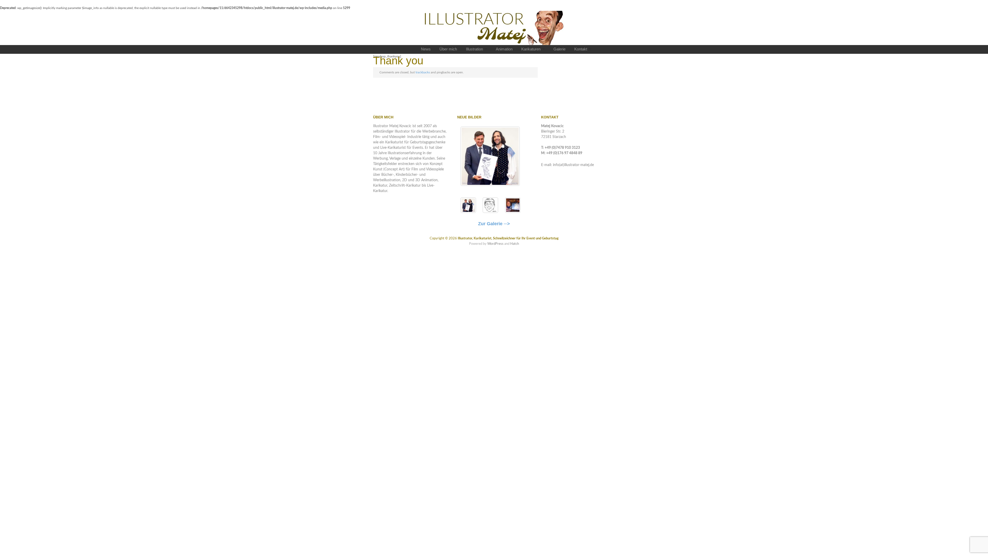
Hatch (514, 244)
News (426, 49)
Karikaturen (531, 49)
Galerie (559, 49)
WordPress (495, 244)
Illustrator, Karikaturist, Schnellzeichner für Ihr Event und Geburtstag (508, 238)
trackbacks (423, 72)
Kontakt (580, 49)
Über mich (448, 49)
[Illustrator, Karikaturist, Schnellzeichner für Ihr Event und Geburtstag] (494, 28)
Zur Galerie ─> (494, 223)
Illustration (474, 49)
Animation (504, 49)
